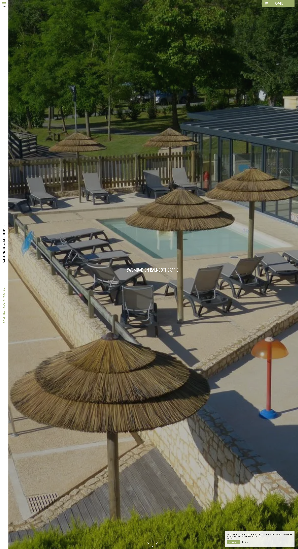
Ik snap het (233, 542)
